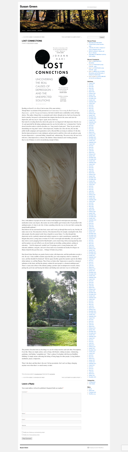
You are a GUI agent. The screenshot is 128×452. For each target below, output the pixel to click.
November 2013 (92, 333)
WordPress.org (92, 394)
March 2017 (91, 267)
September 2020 (92, 199)
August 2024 (92, 123)
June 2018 (91, 242)
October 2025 (92, 100)
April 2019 (91, 226)
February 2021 (92, 194)
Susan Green (28, 6)
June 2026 (91, 86)
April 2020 (91, 208)
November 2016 (92, 274)
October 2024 (92, 120)
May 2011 (91, 370)
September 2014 (92, 316)
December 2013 (92, 331)
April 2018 (91, 245)
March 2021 (91, 193)
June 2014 (91, 321)
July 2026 (91, 85)
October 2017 (92, 255)
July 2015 (91, 301)
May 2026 (91, 88)
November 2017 (92, 253)
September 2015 (92, 297)
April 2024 (91, 130)
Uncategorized (38, 374)
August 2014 (92, 318)
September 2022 (92, 162)
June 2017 (91, 262)
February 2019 (92, 230)
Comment (25, 392)
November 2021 (92, 179)
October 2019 (92, 218)
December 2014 (92, 311)
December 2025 (92, 96)
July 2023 (91, 145)
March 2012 (91, 358)
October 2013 (92, 334)
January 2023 (92, 155)
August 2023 (92, 144)
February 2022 (92, 174)
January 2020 (92, 213)
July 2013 (91, 340)
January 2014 (92, 329)
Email (23, 419)
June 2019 (91, 223)
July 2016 (91, 280)
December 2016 (92, 272)
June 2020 (91, 204)
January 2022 (92, 176)
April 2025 (91, 110)
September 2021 (92, 183)
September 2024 (92, 122)
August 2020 (92, 201)
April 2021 (91, 191)
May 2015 (91, 304)
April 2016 (91, 286)
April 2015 (91, 306)
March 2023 (91, 152)
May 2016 (91, 284)
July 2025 (91, 105)
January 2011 (92, 375)
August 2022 (92, 164)
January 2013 (92, 348)
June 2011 (91, 368)
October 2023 (92, 140)
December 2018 (92, 233)
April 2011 (91, 372)
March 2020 (91, 210)
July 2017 (91, 260)
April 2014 (91, 324)
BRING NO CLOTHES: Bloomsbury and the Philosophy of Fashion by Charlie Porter (97, 73)
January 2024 (92, 135)
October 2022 (92, 161)
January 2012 (92, 360)
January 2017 (92, 270)
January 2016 (92, 291)
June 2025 (91, 107)
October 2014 (92, 314)
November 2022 (92, 159)
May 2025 (91, 108)
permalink (52, 374)
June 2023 (91, 147)
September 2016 (92, 277)
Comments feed (92, 392)
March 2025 (91, 112)
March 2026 (91, 91)
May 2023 (91, 149)
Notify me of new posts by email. (31, 435)
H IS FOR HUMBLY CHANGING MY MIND (33, 37)
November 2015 (92, 294)
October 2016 (92, 275)
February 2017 (92, 269)
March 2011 (91, 373)
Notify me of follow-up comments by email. (34, 432)
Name (24, 413)
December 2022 (92, 157)
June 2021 (91, 188)
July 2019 (91, 221)
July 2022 (91, 166)
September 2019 (92, 220)
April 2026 (91, 90)
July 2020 (91, 203)
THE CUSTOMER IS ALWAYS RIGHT (72, 37)
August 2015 (92, 299)
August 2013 (92, 338)
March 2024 (91, 132)
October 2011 (92, 362)
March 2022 (91, 172)
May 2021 (91, 189)
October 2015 (92, 296)
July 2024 (91, 125)
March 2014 (91, 326)
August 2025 (92, 103)
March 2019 (91, 228)
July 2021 (91, 186)
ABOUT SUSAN (31, 30)
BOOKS (40, 30)
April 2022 (91, 171)
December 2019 (92, 215)
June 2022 (91, 167)
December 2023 (92, 137)
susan (36, 43)
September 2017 (92, 257)
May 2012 (91, 356)
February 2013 (92, 346)
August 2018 (92, 238)
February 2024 (92, 134)
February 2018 (92, 248)
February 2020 (92, 211)
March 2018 (91, 247)
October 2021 (92, 181)
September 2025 (92, 101)
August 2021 (92, 184)
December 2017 (92, 252)
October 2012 (92, 351)
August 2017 (92, 258)
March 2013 (91, 345)
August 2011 (92, 365)
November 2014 (92, 313)
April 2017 (91, 265)
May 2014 (91, 323)
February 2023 (92, 154)
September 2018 (92, 237)
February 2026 (92, 93)
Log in (90, 389)
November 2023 (92, 139)
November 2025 (92, 98)
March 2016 (91, 287)
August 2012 (92, 353)
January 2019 (92, 231)
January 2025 (92, 115)
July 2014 (91, 319)
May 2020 (91, 206)
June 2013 (91, 341)
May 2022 (91, 169)
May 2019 (91, 225)
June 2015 (91, 302)
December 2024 (92, 117)
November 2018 (92, 235)
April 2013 (91, 343)
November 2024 (92, 118)
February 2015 (92, 309)
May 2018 (91, 243)
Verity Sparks (92, 383)
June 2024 (91, 127)
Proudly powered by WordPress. (96, 447)
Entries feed (91, 390)
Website (24, 425)
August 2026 (92, 83)
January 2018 (92, 250)
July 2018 (91, 240)
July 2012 (91, 355)
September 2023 (92, 142)
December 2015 (92, 292)
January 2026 (92, 95)
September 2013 (92, 336)
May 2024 (91, 128)
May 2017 (91, 264)
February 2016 (92, 289)
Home (23, 30)
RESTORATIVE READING (95, 42)
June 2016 (91, 282)
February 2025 (92, 113)
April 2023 (91, 150)
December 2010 (92, 377)
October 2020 (92, 198)
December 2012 (92, 350)
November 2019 (92, 216)
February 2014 (92, 328)
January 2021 (92, 196)
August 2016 (92, 279)
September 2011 (92, 363)
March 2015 (91, 307)
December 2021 (92, 177)
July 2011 (91, 367)
